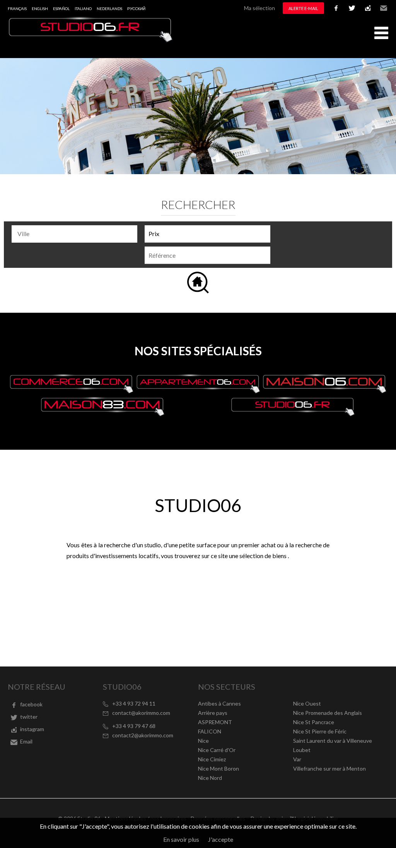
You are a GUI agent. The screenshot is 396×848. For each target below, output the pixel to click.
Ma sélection (259, 8)
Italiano (83, 8)
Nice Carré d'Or (217, 750)
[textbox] (76, 233)
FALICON (209, 731)
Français (17, 8)
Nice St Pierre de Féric (319, 731)
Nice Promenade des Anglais (327, 712)
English (40, 8)
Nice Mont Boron (218, 768)
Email (383, 8)
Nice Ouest (307, 703)
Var (297, 759)
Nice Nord (210, 777)
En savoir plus (181, 839)
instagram (368, 8)
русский (136, 8)
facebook (336, 8)
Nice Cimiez (212, 759)
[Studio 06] (91, 40)
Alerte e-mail (303, 8)
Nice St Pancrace (313, 722)
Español (61, 8)
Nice (203, 740)
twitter (352, 8)
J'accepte (220, 839)
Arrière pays (212, 712)
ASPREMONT (215, 722)
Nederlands (109, 8)
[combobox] (74, 234)
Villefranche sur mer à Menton (329, 768)
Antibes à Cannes (219, 703)
